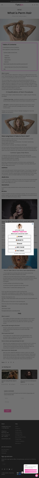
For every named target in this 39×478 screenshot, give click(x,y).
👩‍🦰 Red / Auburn (19, 250)
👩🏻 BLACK (19, 243)
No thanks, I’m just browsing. (19, 253)
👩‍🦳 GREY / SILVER (19, 247)
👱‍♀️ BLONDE (19, 236)
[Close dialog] (32, 224)
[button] (36, 475)
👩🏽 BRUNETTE (19, 240)
